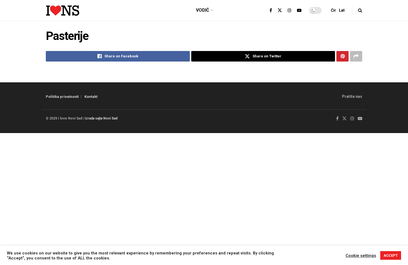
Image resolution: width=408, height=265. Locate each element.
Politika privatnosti (62, 97)
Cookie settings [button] (361, 255)
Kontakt (90, 97)
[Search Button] (360, 10)
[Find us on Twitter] (280, 10)
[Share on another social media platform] (356, 56)
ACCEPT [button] (391, 255)
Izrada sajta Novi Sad (101, 118)
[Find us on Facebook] (271, 10)
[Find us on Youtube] (299, 10)
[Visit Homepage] (62, 10)
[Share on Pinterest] (342, 56)
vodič (202, 10)
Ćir (333, 10)
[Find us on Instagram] (289, 10)
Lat (342, 10)
